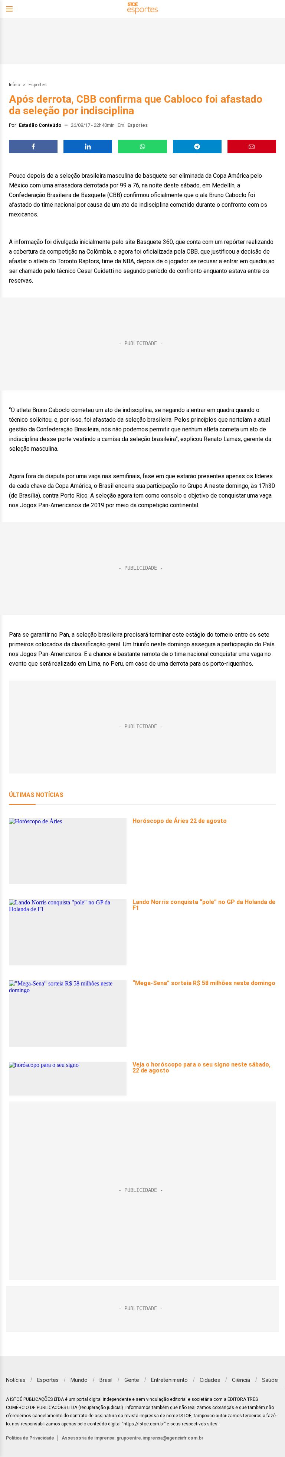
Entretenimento (169, 1380)
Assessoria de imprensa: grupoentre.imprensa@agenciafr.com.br (132, 1438)
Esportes (38, 84)
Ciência (241, 1380)
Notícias (15, 1380)
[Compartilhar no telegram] (197, 146)
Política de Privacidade (30, 1438)
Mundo (79, 1380)
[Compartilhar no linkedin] (87, 146)
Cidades (210, 1380)
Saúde (270, 1380)
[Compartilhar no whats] (142, 146)
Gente (131, 1380)
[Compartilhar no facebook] (33, 146)
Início (14, 84)
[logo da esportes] (142, 9)
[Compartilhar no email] (251, 146)
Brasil (105, 1380)
